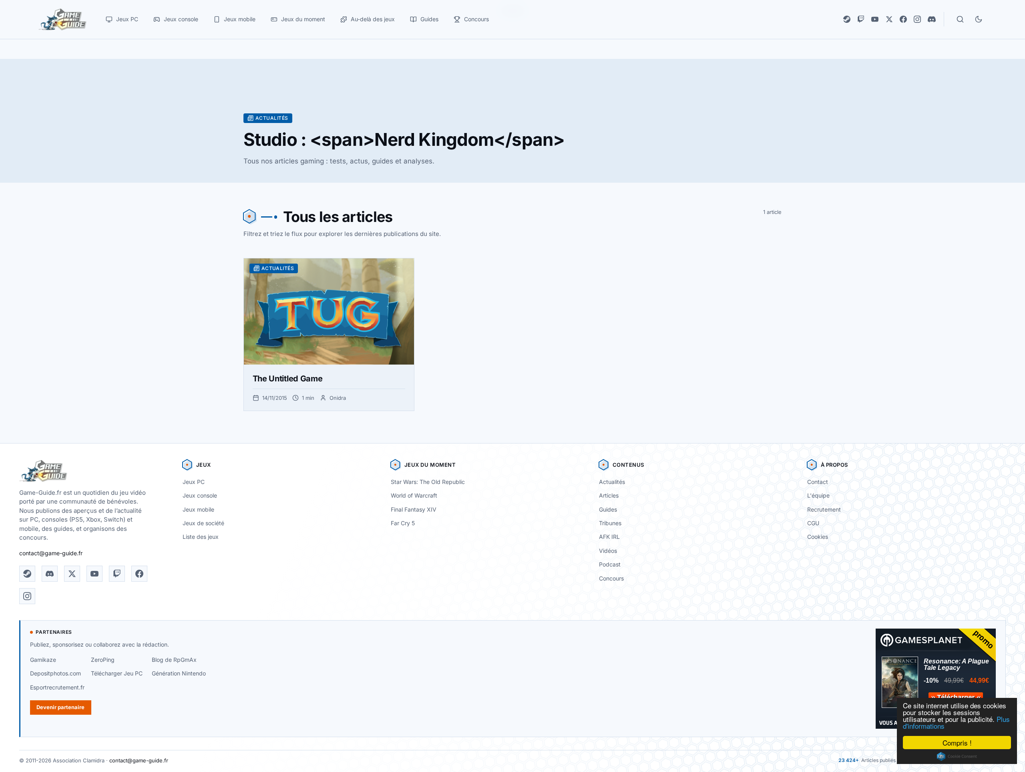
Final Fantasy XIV (413, 509)
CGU (813, 523)
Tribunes (610, 523)
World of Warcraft (414, 495)
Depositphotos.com (55, 673)
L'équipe (818, 495)
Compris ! (957, 743)
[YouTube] (874, 19)
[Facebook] (903, 19)
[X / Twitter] (889, 19)
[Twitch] (860, 19)
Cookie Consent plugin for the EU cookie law (957, 756)
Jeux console (200, 495)
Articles (609, 495)
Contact (817, 481)
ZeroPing (103, 659)
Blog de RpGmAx (174, 659)
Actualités (612, 481)
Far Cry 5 (403, 523)
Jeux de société (203, 523)
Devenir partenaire (60, 707)
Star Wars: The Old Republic (428, 481)
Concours (611, 578)
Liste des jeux (201, 536)
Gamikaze (43, 659)
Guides (608, 509)
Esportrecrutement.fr (57, 687)
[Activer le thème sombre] (979, 19)
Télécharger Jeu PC (117, 673)
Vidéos (608, 550)
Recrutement (824, 509)
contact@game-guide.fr (50, 553)
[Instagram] (917, 19)
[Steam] (846, 19)
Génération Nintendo (179, 673)
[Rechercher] (960, 19)
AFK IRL (609, 536)
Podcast (610, 564)
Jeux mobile (198, 509)
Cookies (817, 536)
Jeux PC (194, 481)
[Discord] (932, 19)
